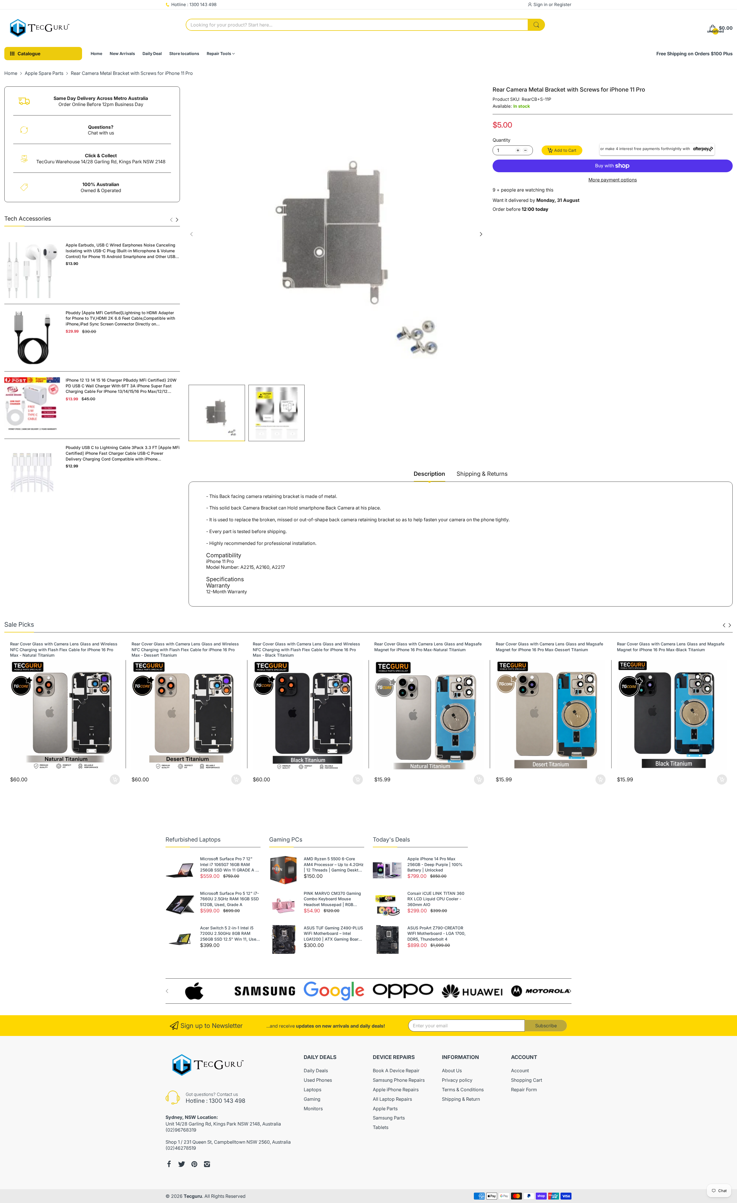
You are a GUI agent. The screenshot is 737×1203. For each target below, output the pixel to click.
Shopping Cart (526, 1080)
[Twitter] (181, 1164)
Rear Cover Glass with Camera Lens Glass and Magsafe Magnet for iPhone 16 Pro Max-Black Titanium (670, 646)
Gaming (312, 1099)
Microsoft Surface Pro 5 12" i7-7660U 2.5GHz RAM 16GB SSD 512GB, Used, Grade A (229, 899)
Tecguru (193, 1196)
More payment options (612, 180)
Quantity (501, 140)
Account (520, 1070)
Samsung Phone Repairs (399, 1080)
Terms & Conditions (463, 1089)
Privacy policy (457, 1080)
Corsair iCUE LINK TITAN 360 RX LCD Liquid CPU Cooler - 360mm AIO (435, 899)
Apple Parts (385, 1108)
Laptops (312, 1089)
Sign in (541, 4)
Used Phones (318, 1080)
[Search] (536, 25)
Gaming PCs (285, 839)
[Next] (171, 219)
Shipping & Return (461, 1099)
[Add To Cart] (115, 779)
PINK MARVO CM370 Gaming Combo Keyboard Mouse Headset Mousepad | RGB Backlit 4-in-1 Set (332, 899)
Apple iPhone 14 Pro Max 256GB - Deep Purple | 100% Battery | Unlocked (435, 864)
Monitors (313, 1108)
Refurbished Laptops (193, 839)
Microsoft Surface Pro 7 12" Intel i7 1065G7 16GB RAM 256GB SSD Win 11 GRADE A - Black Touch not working (228, 864)
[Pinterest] (194, 1164)
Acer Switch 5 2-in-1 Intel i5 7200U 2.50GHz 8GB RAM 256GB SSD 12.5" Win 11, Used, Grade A (230, 933)
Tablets (380, 1127)
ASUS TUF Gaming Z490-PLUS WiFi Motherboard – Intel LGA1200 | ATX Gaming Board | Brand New (334, 933)
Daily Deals (316, 1070)
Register (562, 4)
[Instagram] (207, 1164)
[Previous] (177, 219)
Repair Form (524, 1089)
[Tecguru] (40, 28)
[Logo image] (196, 991)
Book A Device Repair (396, 1070)
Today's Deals (391, 839)
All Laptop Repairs (392, 1099)
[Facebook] (169, 1164)
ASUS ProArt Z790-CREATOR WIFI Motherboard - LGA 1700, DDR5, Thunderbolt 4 (436, 933)
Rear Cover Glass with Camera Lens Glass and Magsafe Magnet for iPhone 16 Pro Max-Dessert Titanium (549, 646)
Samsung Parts (389, 1118)
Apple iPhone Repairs (396, 1089)
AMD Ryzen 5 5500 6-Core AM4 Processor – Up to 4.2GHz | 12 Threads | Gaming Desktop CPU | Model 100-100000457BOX (334, 864)
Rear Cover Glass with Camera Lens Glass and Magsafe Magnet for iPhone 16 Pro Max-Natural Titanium (428, 646)
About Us (452, 1070)
